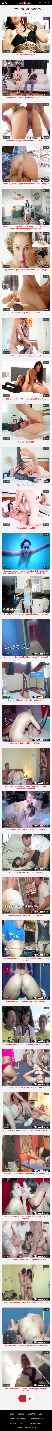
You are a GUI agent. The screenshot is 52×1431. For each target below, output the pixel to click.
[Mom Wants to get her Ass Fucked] (26, 293)
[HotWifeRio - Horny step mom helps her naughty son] (26, 594)
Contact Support (35, 1424)
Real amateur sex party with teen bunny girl (26, 915)
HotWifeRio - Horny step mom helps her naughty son (26, 614)
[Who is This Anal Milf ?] (26, 465)
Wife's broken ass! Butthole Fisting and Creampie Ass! (26, 1303)
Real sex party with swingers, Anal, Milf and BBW (26, 829)
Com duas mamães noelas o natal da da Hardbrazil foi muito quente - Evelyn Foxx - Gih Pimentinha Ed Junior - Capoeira (26, 573)
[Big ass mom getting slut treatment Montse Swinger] (26, 250)
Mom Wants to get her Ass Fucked (26, 313)
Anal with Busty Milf (26, 442)
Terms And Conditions (18, 1419)
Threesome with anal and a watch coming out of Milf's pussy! (26, 1217)
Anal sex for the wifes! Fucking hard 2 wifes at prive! (26, 657)
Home (11, 1414)
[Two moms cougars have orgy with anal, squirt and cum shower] (26, 938)
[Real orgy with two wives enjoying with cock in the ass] (26, 1110)
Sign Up (31, 1414)
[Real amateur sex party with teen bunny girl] (26, 895)
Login (41, 1414)
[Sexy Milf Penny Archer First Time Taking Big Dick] (26, 336)
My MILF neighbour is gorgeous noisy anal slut (26, 98)
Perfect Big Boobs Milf (26, 528)
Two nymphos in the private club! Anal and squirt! (26, 1001)
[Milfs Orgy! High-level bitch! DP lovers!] (26, 723)
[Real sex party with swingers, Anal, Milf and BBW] (26, 809)
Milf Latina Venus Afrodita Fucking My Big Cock (26, 399)
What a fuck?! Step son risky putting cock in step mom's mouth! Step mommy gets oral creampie (26, 228)
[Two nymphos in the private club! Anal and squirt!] (26, 981)
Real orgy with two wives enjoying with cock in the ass (26, 1130)
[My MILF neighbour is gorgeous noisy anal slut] (26, 78)
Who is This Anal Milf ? (26, 485)
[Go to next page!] (30, 1398)
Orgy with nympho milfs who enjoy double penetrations (26, 1173)
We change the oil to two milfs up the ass (26, 872)
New (26, 14)
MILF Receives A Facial (26, 55)
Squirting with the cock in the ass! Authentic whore (26, 1346)
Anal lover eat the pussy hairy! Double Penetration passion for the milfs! (26, 787)
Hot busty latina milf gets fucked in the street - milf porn (26, 184)
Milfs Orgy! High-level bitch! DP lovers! (26, 743)
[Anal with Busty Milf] (26, 422)
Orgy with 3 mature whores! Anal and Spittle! (26, 1087)
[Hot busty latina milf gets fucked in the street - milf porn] (26, 164)
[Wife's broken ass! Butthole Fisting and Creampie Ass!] (26, 1282)
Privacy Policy (37, 1419)
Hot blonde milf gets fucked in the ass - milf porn (26, 141)
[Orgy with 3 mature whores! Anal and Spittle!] (26, 1067)
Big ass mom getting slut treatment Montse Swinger (26, 270)
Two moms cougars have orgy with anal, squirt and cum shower (26, 959)
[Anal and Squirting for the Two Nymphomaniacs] (26, 1239)
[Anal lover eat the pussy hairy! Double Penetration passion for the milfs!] (26, 766)
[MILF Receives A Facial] (26, 35)
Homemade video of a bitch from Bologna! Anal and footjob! (26, 1389)
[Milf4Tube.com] (25, 3)
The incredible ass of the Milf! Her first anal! (26, 700)
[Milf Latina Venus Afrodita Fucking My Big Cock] (26, 379)
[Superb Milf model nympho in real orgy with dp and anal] (26, 1024)
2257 (22, 1424)
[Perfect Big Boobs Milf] (26, 508)
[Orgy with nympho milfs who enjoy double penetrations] (26, 1153)
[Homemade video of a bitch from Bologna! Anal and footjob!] (26, 1369)
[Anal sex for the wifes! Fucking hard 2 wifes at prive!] (26, 637)
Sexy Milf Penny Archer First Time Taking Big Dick (26, 356)
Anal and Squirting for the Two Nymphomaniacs (26, 1259)
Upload (21, 1414)
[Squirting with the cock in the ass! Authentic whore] (26, 1326)
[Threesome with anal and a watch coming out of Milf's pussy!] (26, 1196)
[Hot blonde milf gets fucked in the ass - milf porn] (26, 121)
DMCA (13, 1424)
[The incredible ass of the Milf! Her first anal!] (26, 680)
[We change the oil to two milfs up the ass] (26, 852)
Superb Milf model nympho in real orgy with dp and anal (26, 1044)
